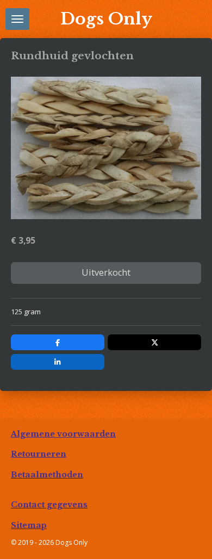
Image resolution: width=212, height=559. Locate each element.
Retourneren (38, 454)
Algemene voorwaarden (63, 434)
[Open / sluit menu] (17, 19)
